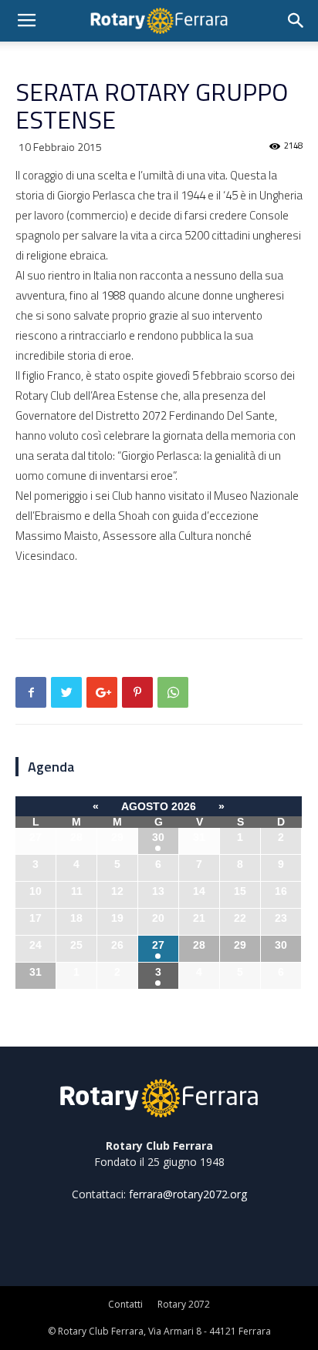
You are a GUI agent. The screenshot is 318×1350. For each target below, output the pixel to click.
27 (158, 945)
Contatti (125, 1304)
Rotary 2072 (183, 1304)
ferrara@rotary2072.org (188, 1194)
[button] (296, 21)
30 (158, 837)
